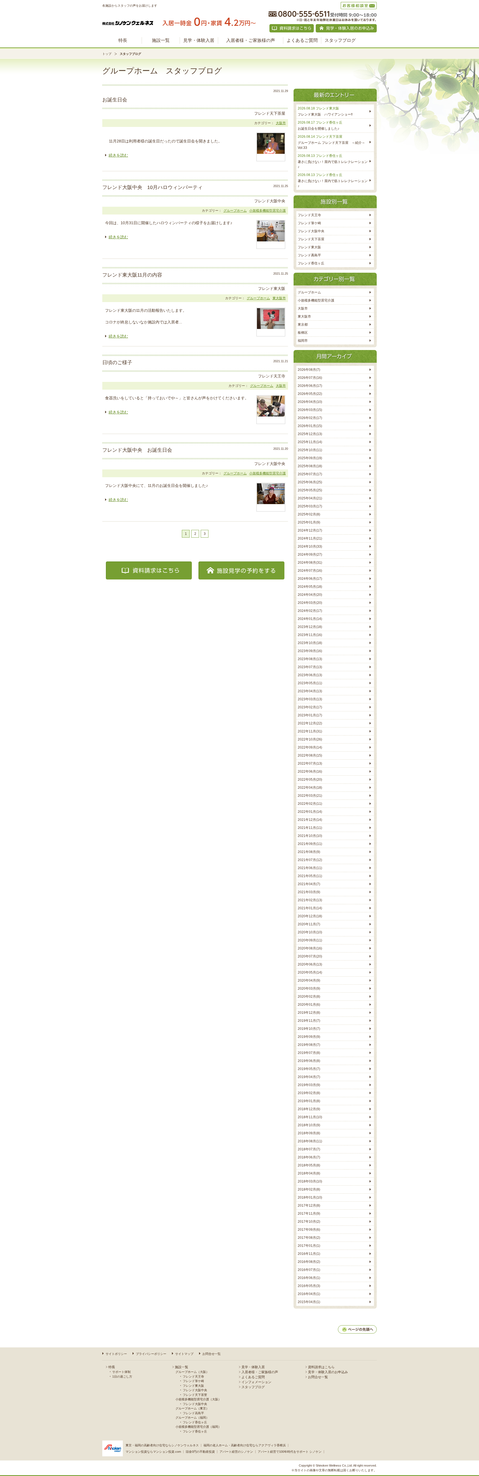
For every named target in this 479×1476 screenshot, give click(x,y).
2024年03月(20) (310, 603)
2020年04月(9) (309, 980)
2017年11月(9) (309, 1213)
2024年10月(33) (310, 546)
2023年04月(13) (310, 691)
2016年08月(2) (309, 1262)
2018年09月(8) (309, 1133)
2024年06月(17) (310, 579)
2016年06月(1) (309, 1278)
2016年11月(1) (309, 1254)
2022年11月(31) (310, 731)
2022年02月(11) (310, 804)
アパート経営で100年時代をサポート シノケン (290, 1451)
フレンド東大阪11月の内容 (132, 275)
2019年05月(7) (309, 1069)
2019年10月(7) (309, 1029)
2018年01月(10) (310, 1197)
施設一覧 (161, 40)
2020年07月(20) (310, 956)
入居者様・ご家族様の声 (250, 40)
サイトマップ (184, 1353)
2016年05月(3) (309, 1286)
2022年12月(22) (310, 723)
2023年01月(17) (310, 715)
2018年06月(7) (309, 1157)
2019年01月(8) (309, 1101)
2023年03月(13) (310, 699)
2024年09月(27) (310, 554)
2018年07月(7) (309, 1149)
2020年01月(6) (309, 1005)
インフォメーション (256, 1382)
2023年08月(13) (310, 659)
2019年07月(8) (309, 1053)
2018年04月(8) (309, 1173)
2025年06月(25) (310, 482)
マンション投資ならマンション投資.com (153, 1451)
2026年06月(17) (310, 386)
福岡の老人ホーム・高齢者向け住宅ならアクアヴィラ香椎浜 (244, 1445)
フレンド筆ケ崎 (309, 223)
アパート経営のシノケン (236, 1451)
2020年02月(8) (309, 997)
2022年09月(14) (310, 747)
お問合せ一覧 (211, 1353)
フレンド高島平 (309, 255)
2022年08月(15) (310, 755)
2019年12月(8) (309, 1013)
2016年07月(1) (309, 1270)
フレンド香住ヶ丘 (311, 263)
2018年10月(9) (309, 1125)
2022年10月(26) (310, 739)
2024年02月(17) (310, 611)
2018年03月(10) (310, 1181)
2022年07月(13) (310, 763)
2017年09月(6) (309, 1230)
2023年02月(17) (310, 707)
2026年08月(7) (309, 370)
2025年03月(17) (310, 506)
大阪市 (281, 123)
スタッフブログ (340, 40)
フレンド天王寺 (309, 215)
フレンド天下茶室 (195, 1394)
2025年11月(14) (310, 442)
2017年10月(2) (309, 1222)
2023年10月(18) (310, 643)
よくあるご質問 (302, 40)
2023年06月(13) (310, 675)
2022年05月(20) (310, 780)
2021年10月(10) (310, 836)
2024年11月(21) (310, 538)
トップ (106, 53)
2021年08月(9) (309, 852)
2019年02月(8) (309, 1093)
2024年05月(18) (310, 587)
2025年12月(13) (310, 434)
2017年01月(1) (309, 1246)
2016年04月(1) (309, 1294)
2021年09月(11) (310, 844)
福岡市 (303, 341)
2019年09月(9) (309, 1037)
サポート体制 (121, 1371)
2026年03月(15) (310, 410)
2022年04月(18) (310, 788)
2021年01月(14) (310, 908)
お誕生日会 (114, 100)
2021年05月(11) (310, 876)
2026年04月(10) (310, 402)
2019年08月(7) (309, 1045)
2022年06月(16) (310, 771)
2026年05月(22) (310, 394)
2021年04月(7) (309, 884)
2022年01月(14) (310, 812)
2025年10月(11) (310, 450)
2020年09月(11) (310, 940)
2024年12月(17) (310, 530)
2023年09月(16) (310, 651)
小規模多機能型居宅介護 (267, 211)
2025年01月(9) (309, 522)
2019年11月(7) (309, 1021)
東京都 (303, 324)
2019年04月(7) (309, 1077)
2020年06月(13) (310, 964)
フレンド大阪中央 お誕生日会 (137, 450)
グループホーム (235, 211)
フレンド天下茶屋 (311, 239)
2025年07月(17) (310, 474)
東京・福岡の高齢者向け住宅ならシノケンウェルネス (162, 1445)
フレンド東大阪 (309, 247)
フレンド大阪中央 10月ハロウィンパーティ (152, 187)
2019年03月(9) (309, 1085)
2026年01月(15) (310, 426)
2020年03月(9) (309, 988)
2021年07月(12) (310, 860)
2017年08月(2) (309, 1238)
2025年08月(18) (310, 466)
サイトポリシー (116, 1353)
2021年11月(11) (310, 828)
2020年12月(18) (310, 916)
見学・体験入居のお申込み (328, 1372)
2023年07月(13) (310, 667)
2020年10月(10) (310, 932)
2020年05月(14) (310, 972)
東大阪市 (279, 298)
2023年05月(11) (310, 683)
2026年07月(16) (310, 378)
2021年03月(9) (309, 892)
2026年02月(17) (310, 418)
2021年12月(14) (310, 820)
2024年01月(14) (310, 619)
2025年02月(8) (309, 514)
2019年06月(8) (309, 1061)
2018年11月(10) (310, 1117)
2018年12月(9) (309, 1109)
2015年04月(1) (309, 1302)
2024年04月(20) (310, 595)
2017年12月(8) (309, 1205)
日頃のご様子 (117, 362)
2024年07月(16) (310, 571)
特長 (122, 40)
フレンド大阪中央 (311, 231)
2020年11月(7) (309, 924)
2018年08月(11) (310, 1141)
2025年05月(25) (310, 490)
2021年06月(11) (310, 868)
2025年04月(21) (310, 498)
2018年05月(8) (309, 1165)
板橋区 (303, 332)
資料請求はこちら (321, 1367)
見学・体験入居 (198, 40)
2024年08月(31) (310, 563)
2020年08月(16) (310, 948)
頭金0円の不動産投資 (200, 1451)
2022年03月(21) (310, 796)
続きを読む (118, 155)
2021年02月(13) (310, 900)
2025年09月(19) (310, 458)
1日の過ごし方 (122, 1376)
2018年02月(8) (309, 1189)
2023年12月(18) (310, 627)
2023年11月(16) (310, 635)
